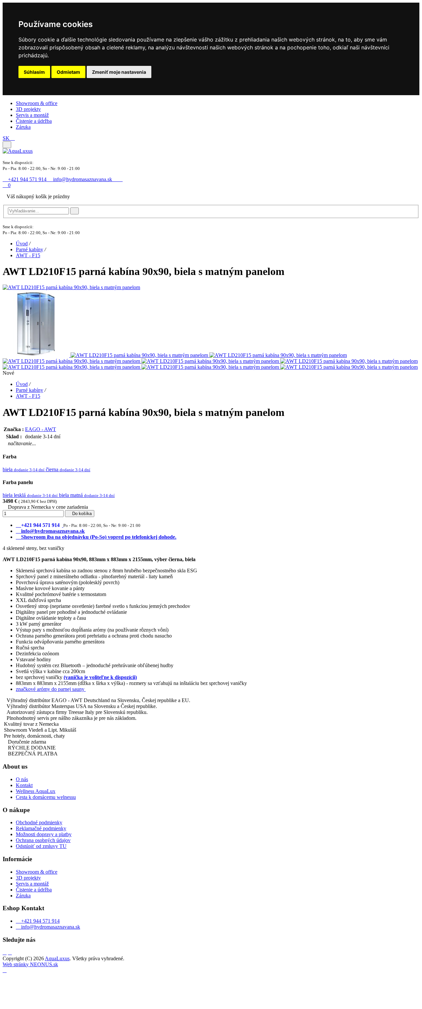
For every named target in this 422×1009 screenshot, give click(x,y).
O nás (22, 779)
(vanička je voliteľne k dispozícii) (100, 677)
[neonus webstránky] (5, 970)
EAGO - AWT (40, 429)
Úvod (22, 243)
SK (7, 138)
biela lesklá (30, 495)
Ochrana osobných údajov (43, 840)
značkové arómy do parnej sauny (51, 689)
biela (24, 469)
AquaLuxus (57, 958)
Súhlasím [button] (34, 72)
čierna (68, 469)
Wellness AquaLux (35, 791)
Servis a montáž (32, 115)
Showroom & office (36, 103)
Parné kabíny (29, 249)
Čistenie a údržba (34, 121)
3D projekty (28, 109)
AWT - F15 (28, 255)
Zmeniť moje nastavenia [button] (119, 72)
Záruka (23, 127)
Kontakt (24, 785)
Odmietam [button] (68, 72)
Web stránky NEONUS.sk (30, 964)
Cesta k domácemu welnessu (46, 797)
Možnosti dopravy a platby (44, 834)
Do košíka (81, 513)
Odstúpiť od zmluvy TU (41, 846)
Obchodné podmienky (39, 822)
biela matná (87, 495)
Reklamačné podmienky (41, 828)
